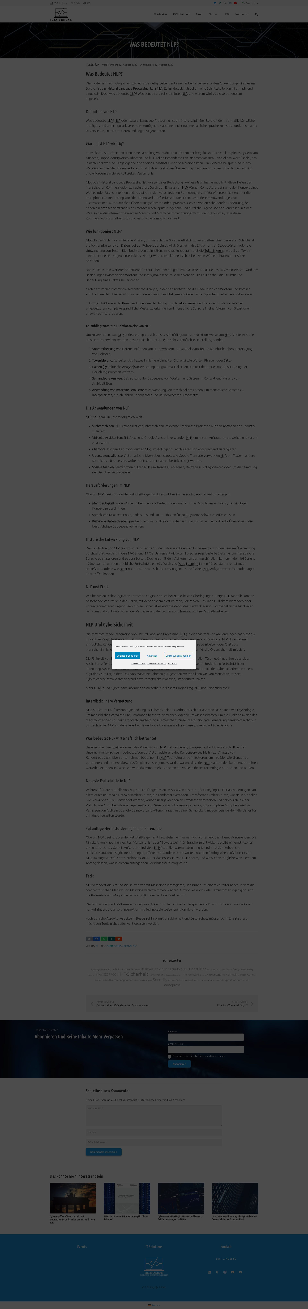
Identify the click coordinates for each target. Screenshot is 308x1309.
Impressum (172, 663)
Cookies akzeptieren (127, 655)
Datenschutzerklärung (156, 663)
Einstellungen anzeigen (178, 655)
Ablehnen (152, 655)
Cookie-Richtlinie (138, 663)
